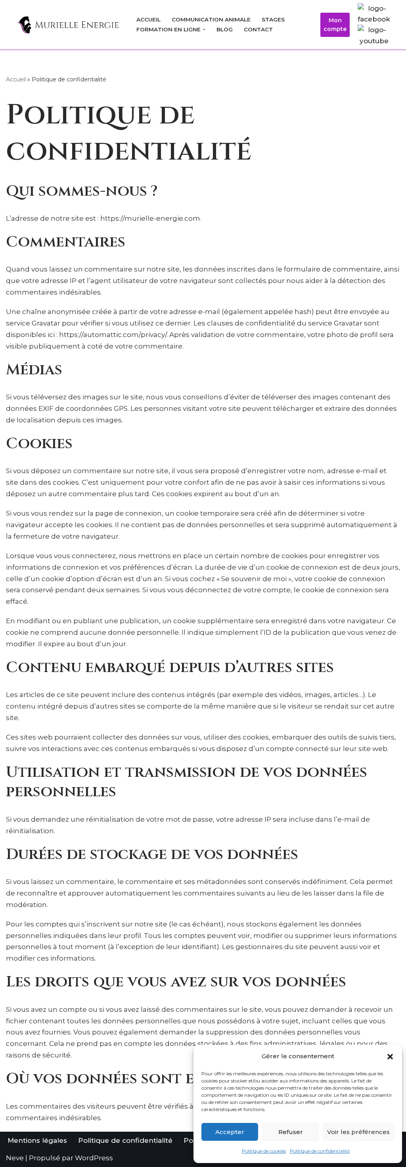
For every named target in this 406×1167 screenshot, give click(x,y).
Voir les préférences (358, 1132)
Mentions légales (37, 1140)
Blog (224, 29)
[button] (390, 1057)
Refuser (290, 1132)
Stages (273, 19)
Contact (258, 29)
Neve (15, 1158)
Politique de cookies (264, 1151)
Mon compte (335, 25)
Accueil (148, 19)
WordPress (94, 1158)
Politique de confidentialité (320, 1151)
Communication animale (211, 19)
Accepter (229, 1132)
